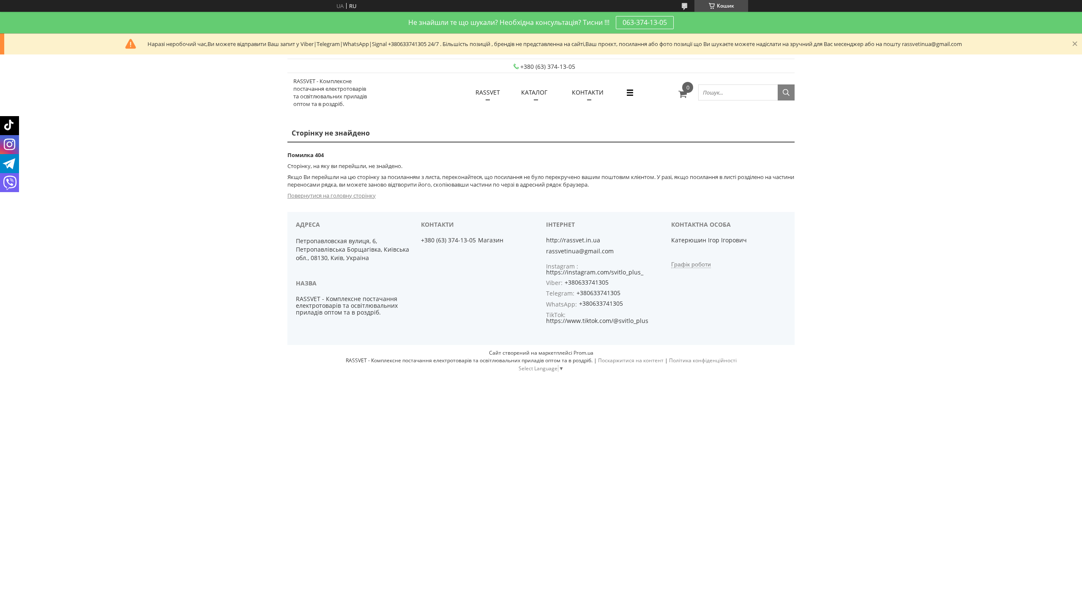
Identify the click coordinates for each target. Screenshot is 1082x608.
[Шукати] (786, 92)
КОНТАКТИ (588, 92)
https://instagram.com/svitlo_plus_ (594, 272)
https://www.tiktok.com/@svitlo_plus (597, 321)
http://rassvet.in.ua (573, 240)
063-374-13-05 (645, 22)
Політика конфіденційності (703, 360)
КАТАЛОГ (534, 92)
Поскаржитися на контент (631, 360)
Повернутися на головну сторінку (331, 195)
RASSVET (487, 92)
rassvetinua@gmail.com (580, 251)
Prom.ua (583, 352)
